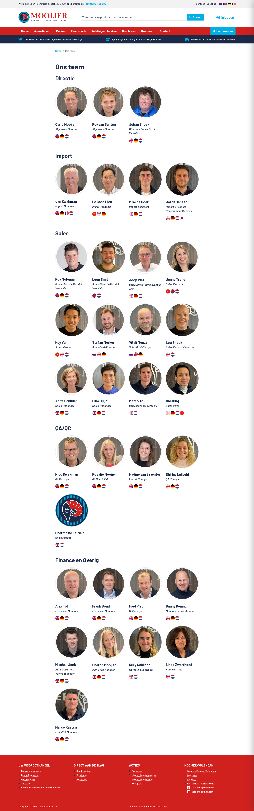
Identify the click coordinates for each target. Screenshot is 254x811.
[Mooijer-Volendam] (42, 16)
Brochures (82, 775)
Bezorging (82, 779)
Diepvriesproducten (31, 770)
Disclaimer (162, 806)
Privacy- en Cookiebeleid (200, 783)
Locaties (211, 3)
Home (58, 50)
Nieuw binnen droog (142, 779)
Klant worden (224, 31)
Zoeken (197, 17)
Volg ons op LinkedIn (202, 791)
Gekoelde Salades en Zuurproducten (40, 787)
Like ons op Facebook (203, 787)
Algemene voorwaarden (142, 806)
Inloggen (227, 17)
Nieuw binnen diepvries (144, 775)
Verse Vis (26, 783)
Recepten (137, 783)
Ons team (192, 775)
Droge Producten (30, 775)
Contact (200, 3)
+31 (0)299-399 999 (95, 3)
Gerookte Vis (28, 779)
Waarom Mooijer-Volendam (201, 770)
